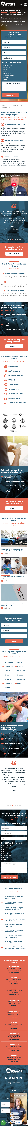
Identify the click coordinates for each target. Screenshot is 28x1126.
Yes (16, 568)
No (11, 568)
